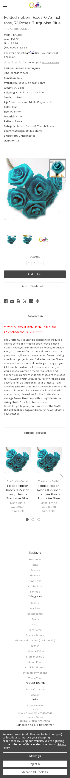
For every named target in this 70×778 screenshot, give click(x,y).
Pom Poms (35, 630)
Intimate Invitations (35, 672)
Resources (35, 559)
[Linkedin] (31, 301)
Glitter (35, 645)
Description (35, 316)
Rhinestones (35, 613)
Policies (35, 570)
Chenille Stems (35, 635)
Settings (35, 756)
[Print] (18, 301)
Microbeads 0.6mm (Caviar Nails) (35, 640)
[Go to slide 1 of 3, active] (27, 519)
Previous (5, 477)
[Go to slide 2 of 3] (33, 519)
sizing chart (11, 402)
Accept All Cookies (35, 772)
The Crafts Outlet (35, 689)
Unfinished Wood (35, 651)
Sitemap (35, 591)
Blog (35, 564)
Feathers (35, 608)
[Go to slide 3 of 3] (39, 519)
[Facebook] (6, 301)
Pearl (35, 624)
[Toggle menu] (5, 5)
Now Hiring (35, 581)
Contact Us (35, 586)
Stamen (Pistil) (35, 656)
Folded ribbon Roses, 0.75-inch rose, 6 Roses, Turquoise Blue (17, 492)
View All (35, 695)
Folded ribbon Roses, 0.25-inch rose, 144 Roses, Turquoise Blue (48, 492)
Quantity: (35, 256)
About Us (35, 575)
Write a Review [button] (50, 62)
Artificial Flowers (35, 667)
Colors (35, 603)
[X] (25, 301)
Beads (35, 619)
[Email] (12, 301)
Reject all (35, 764)
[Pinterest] (37, 301)
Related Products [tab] (35, 432)
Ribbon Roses (35, 662)
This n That (35, 678)
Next (61, 477)
